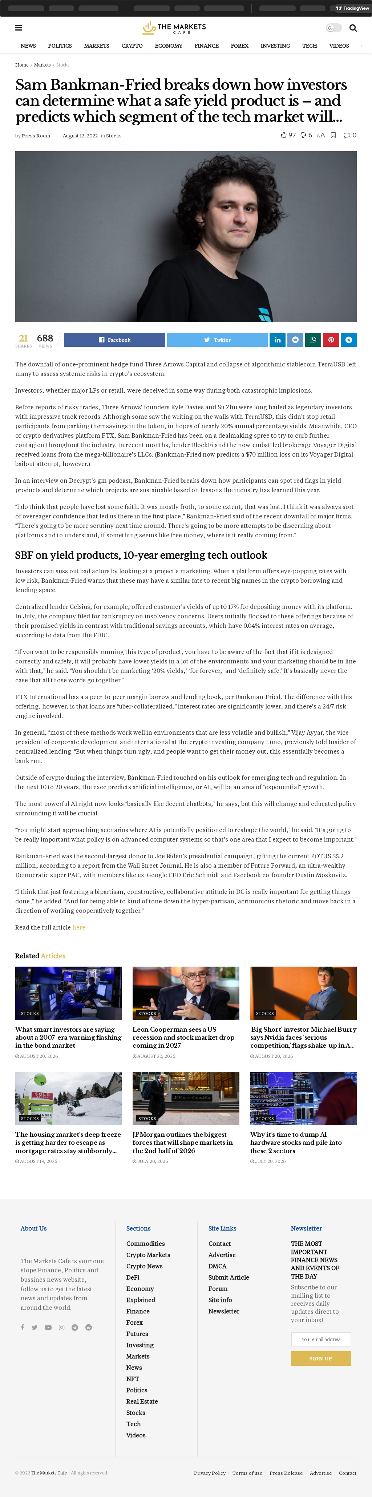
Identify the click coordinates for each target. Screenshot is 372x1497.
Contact (220, 1243)
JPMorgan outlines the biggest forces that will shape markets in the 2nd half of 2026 (182, 1143)
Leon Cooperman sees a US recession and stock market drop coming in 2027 (183, 1037)
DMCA (218, 1266)
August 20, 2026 (38, 1056)
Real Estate (142, 1401)
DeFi (133, 1277)
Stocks (62, 65)
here (78, 927)
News (28, 45)
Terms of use (247, 1473)
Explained (140, 1300)
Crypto (132, 45)
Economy (168, 45)
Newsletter (224, 1311)
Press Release (286, 1473)
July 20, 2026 (152, 1161)
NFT (132, 1378)
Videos (339, 45)
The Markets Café (49, 1473)
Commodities (145, 1243)
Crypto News (144, 1266)
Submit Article (229, 1277)
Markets (96, 45)
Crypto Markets (148, 1255)
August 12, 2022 (80, 135)
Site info (220, 1300)
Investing (275, 45)
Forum (218, 1288)
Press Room (36, 135)
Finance (207, 45)
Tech (310, 45)
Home (21, 65)
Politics (60, 45)
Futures (137, 1333)
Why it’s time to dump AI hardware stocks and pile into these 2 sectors (296, 1143)
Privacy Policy (210, 1473)
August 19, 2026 (38, 1161)
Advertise (222, 1255)
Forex (239, 45)
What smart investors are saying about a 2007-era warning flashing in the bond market (68, 1037)
